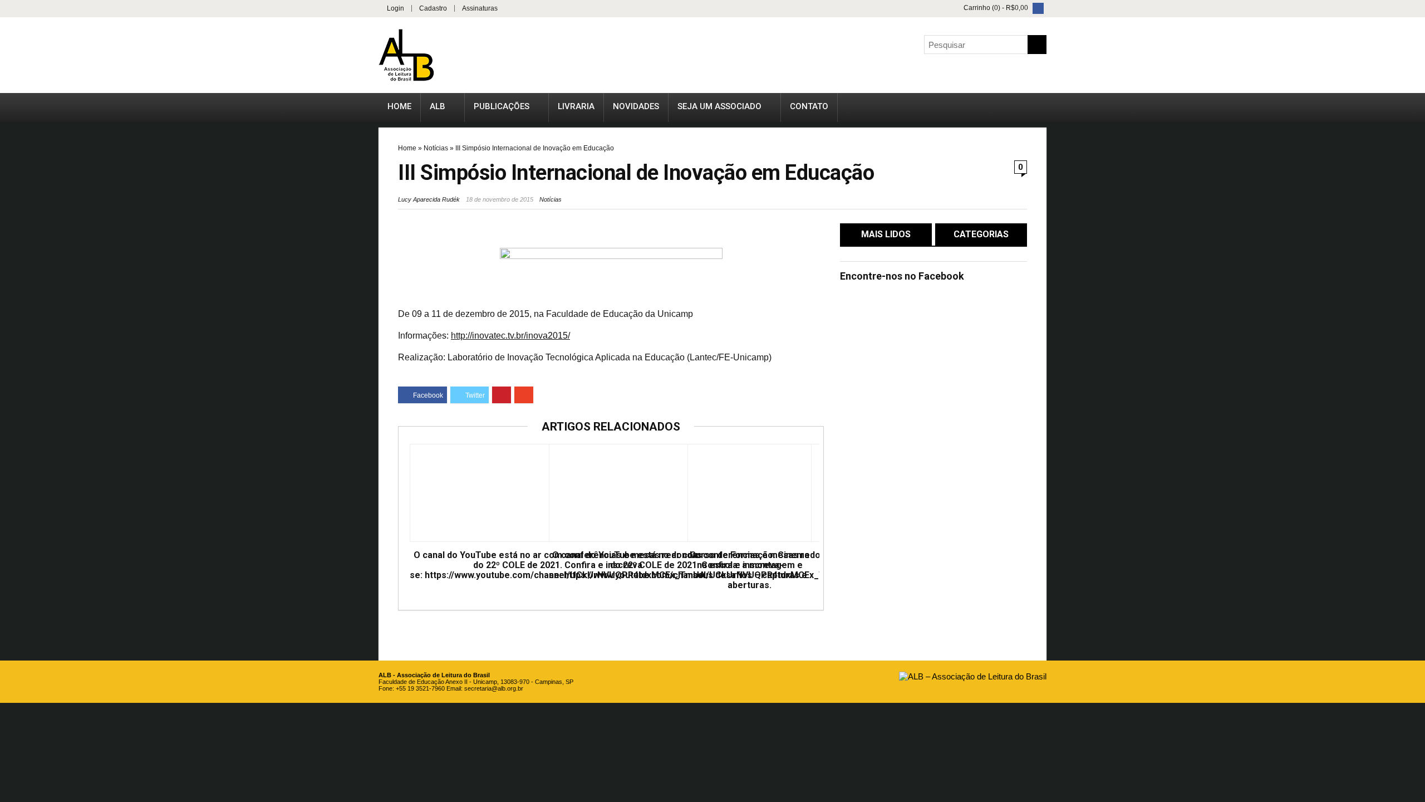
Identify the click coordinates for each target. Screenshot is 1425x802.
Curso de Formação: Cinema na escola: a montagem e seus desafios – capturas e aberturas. (749, 570)
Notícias (436, 148)
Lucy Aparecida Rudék (429, 199)
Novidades (636, 106)
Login (395, 8)
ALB (437, 106)
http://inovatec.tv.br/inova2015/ (510, 335)
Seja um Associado (719, 106)
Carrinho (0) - (995, 8)
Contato (809, 106)
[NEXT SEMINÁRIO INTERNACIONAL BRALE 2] (1414, 373)
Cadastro (433, 8)
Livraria (576, 106)
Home (399, 106)
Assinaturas (480, 8)
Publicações (501, 106)
